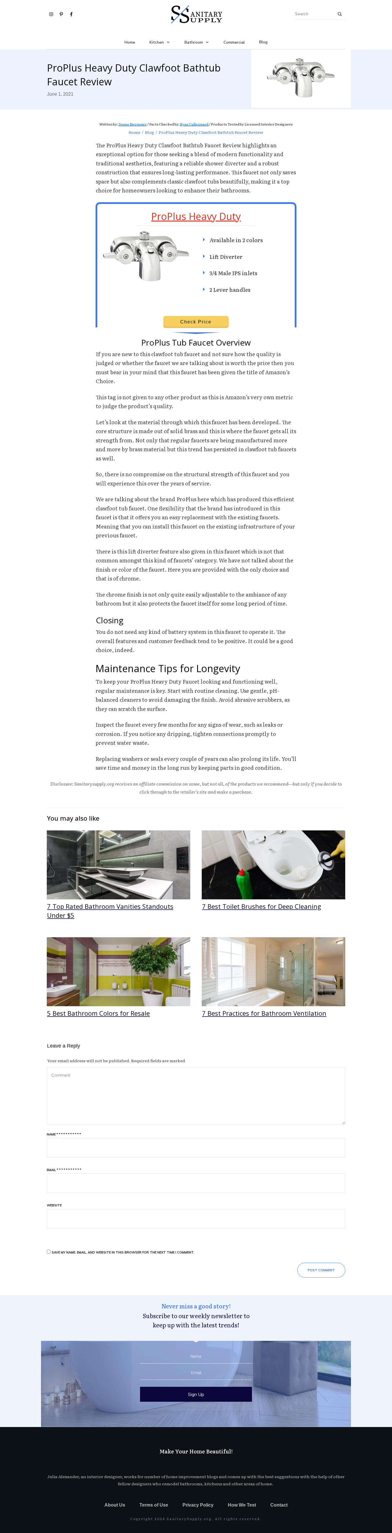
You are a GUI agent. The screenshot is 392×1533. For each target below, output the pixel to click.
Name (64, 1134)
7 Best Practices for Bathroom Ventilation (273, 980)
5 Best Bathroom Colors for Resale (118, 980)
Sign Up (196, 1394)
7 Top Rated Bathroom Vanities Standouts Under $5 (118, 878)
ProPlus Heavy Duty (196, 216)
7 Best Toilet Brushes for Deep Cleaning (273, 878)
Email (64, 1170)
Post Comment (321, 1270)
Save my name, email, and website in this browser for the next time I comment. (123, 1252)
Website (54, 1205)
